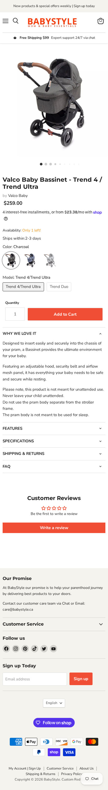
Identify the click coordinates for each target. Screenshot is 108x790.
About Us (86, 768)
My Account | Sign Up (25, 768)
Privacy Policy (71, 774)
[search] (15, 21)
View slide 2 (44, 164)
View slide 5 (58, 164)
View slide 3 (49, 164)
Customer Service (60, 768)
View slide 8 (72, 164)
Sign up (81, 679)
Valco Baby (18, 195)
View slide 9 (77, 164)
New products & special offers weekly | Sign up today (54, 6)
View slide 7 (68, 164)
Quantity (12, 303)
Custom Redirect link (78, 779)
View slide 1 (39, 164)
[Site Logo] (54, 22)
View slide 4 (54, 164)
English (51, 703)
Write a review (54, 528)
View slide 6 (63, 164)
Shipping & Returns (40, 774)
